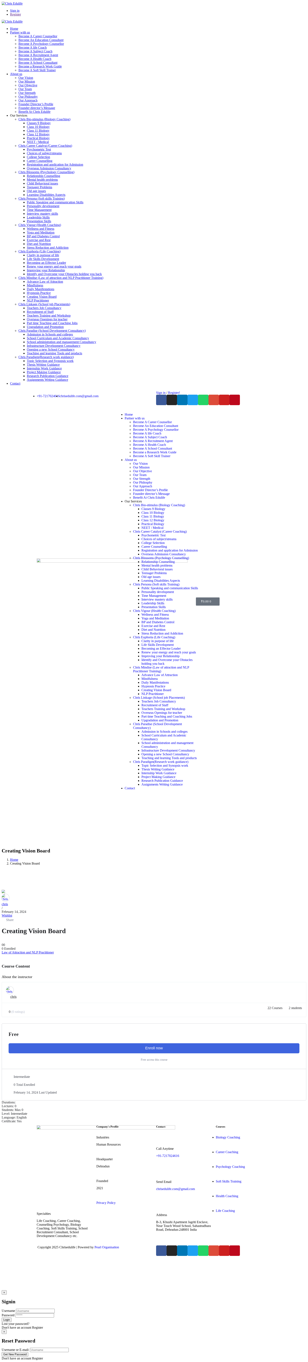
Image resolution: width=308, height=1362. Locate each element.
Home (14, 859)
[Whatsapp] (203, 400)
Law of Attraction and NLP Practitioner (28, 952)
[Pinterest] (234, 400)
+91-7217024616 (167, 1156)
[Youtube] (224, 400)
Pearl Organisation (106, 1247)
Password (8, 1315)
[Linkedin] (182, 400)
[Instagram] (172, 400)
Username (8, 1311)
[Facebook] (161, 400)
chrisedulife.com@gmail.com (175, 1189)
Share (10, 920)
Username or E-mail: (15, 1350)
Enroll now (154, 1048)
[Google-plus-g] (213, 400)
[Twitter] (193, 400)
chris (5, 904)
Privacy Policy (106, 1203)
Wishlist (7, 915)
